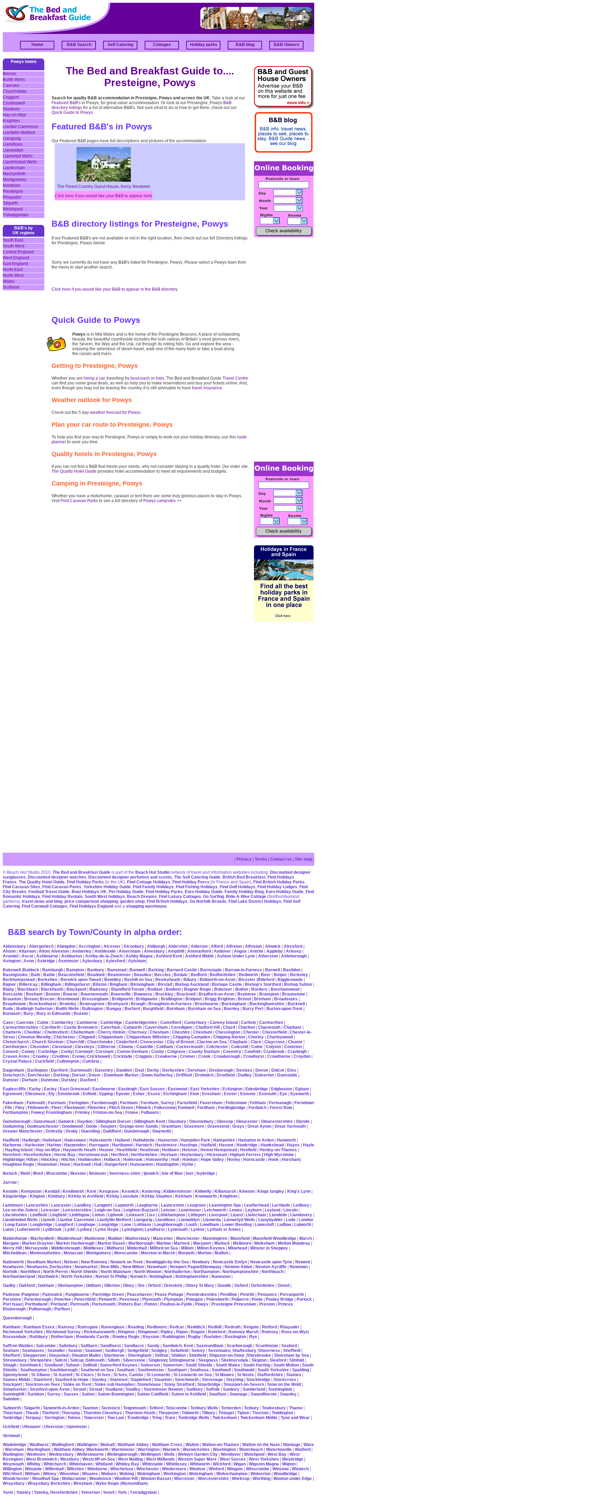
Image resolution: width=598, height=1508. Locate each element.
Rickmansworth (99, 1331)
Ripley (167, 1331)
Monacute (73, 1253)
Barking (156, 970)
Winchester (147, 1468)
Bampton (75, 970)
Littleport (197, 1214)
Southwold (244, 1370)
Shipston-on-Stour (227, 1355)
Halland (122, 1140)
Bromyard (118, 1003)
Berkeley (299, 974)
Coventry (232, 1051)
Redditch (196, 1327)
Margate (11, 1243)
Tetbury (251, 1408)
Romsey (270, 1331)
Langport (103, 1205)
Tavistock (110, 1408)
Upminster (76, 1426)
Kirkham (183, 1196)
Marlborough (140, 1243)
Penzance (267, 1294)
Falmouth (36, 1102)
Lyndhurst (155, 1229)
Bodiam (155, 989)
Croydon (301, 1056)
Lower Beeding (237, 1224)
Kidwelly (203, 1191)
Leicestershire (77, 1210)
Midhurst (115, 1248)
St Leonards (158, 1374)
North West (13, 275)
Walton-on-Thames (220, 1444)
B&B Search (79, 44)
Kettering (151, 1191)
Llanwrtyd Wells (18, 156)
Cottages (162, 44)
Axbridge (46, 961)
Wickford (221, 1464)
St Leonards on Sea (192, 1374)
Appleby (274, 951)
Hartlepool (122, 1145)
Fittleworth (38, 1107)
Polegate (194, 1299)
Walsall (107, 1444)
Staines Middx (16, 1379)
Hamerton (168, 1140)
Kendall (52, 1191)
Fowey (37, 1112)
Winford (216, 1468)
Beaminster (119, 974)
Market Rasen (111, 1243)
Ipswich (151, 1173)
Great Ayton (259, 1126)
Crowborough (227, 1056)
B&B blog (245, 44)
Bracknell (186, 994)
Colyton (273, 1046)
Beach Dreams (142, 896)
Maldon (115, 1238)
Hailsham (52, 1140)
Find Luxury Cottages (180, 896)
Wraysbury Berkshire (49, 1483)
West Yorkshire (264, 1459)
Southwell (221, 1370)
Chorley (256, 1037)
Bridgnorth (122, 999)
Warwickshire (196, 1449)
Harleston (34, 1145)
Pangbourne (77, 1294)
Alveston (60, 951)
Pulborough (40, 1309)
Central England (18, 251)
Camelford (170, 1022)
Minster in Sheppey (269, 1248)
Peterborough (37, 1299)
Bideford (265, 979)
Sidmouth (95, 1360)
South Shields (198, 1365)
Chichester (64, 1037)
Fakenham (13, 1102)
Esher (139, 1093)
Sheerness (269, 1350)
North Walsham (116, 1271)
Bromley (68, 1003)
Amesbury (154, 951)
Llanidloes (12, 144)
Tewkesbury (274, 1408)
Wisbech (300, 1468)
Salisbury (68, 1345)
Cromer (187, 1056)
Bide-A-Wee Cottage (246, 896)
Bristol (244, 999)
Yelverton (90, 1492)
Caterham (110, 1027)
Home (37, 44)
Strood (79, 1389)
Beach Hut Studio (152, 872)
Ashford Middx (199, 956)
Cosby (157, 1051)
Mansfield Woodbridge (274, 1238)
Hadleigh (30, 1140)
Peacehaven (139, 1294)
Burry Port (253, 1008)
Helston (189, 1149)
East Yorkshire (204, 1089)
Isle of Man (172, 1173)
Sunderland (254, 1389)
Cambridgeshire (141, 1022)
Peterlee (62, 1299)
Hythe (187, 1164)
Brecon (9, 73)
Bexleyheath (167, 979)
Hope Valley (212, 1159)
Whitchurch (55, 1464)
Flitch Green (121, 1107)
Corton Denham (132, 1051)
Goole (91, 1126)
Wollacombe (74, 1478)
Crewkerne (166, 1056)
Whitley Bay (127, 1464)
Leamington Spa (225, 1205)
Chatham (292, 1027)
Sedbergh (114, 1350)
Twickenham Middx (259, 1417)
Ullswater (31, 1426)
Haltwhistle (144, 1140)
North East (12, 269)
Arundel (10, 956)
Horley (233, 1159)
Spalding (300, 1370)
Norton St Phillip (111, 1276)
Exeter (230, 1093)
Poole (257, 1299)
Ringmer (126, 1331)
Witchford (12, 1473)
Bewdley (112, 979)
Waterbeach (251, 1449)
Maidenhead (69, 1238)
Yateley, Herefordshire (56, 1492)
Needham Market (44, 1262)
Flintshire (97, 1107)
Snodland (53, 1365)
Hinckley (49, 1159)
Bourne (70, 994)
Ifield (25, 1173)
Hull (97, 1164)
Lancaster (61, 1205)
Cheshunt (202, 1032)
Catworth (133, 1027)
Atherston (268, 956)
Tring (157, 1417)
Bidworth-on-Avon (217, 979)
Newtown (11, 185)
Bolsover (223, 989)
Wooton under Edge (292, 1478)
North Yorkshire (76, 1276)
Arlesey (293, 951)
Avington (11, 961)
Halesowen (75, 1140)
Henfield (248, 1149)
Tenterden (231, 1408)
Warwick (171, 1449)
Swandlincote (264, 1394)
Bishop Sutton (298, 984)
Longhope (86, 1224)
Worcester (184, 1478)
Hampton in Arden (256, 1140)
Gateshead (44, 1121)
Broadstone (14, 1003)
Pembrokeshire (202, 1294)
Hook (273, 1159)
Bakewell (12, 970)
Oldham (93, 1285)
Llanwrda (212, 1219)
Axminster (68, 961)
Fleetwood (74, 1107)
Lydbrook (52, 1229)
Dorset (78, 1075)
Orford (154, 1285)
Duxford (88, 1080)
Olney (128, 1285)
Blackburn (27, 989)
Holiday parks (203, 44)
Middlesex (93, 1248)
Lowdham (209, 1224)
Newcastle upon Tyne (271, 1262)
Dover (95, 1075)
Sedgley (159, 1350)
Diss (291, 1070)
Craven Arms (16, 1056)
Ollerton (112, 1285)
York (122, 1492)
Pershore (12, 1299)
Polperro (240, 1299)
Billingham (51, 984)
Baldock (31, 970)
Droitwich (204, 1075)
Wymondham (134, 1483)
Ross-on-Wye (294, 1331)
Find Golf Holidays (237, 886)
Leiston (168, 1210)
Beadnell (96, 974)
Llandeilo (278, 1214)
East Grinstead (74, 1089)
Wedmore (36, 1454)
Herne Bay (64, 1154)
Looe (126, 1224)
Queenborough (17, 1318)
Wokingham (148, 1473)
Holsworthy (157, 1159)
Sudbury (194, 1389)
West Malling (130, 1459)
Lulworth (302, 1224)
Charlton (246, 1027)
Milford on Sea (164, 1248)
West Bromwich (41, 1459)
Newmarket (86, 1266)
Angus (240, 951)
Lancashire (37, 1205)
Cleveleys (84, 1046)
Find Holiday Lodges (277, 886)
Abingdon (66, 946)
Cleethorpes (15, 1046)
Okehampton (70, 1285)
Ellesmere (35, 1093)
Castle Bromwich (81, 1027)
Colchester (217, 1046)
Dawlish (124, 1070)
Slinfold (296, 1360)
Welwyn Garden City (198, 1454)
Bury (28, 1013)
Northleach (272, 1271)
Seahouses (33, 1350)
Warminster (123, 1449)
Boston (53, 994)
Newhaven (13, 1266)
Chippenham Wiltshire (148, 1037)
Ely (51, 1093)
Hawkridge (246, 1145)
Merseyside (36, 1248)
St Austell (62, 1374)
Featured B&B (65, 102)
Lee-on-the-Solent (20, 1210)
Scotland (11, 287)
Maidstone (94, 1238)
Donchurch (14, 1075)
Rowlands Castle (92, 1336)
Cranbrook (273, 1051)
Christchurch (16, 1041)
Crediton (60, 1056)
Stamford (43, 1379)
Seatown (93, 1350)
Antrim (256, 951)
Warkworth (97, 1449)
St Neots (245, 1374)
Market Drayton (37, 1243)
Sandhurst (110, 1345)
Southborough (64, 1370)
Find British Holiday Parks (279, 882)
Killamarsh (225, 1191)
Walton (192, 1444)
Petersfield (85, 1299)
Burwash (11, 1013)
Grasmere (194, 1126)
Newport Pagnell (186, 1266)
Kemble (10, 1191)
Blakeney (98, 989)
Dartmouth (81, 1070)
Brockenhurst (42, 1003)
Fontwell (186, 1107)
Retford (269, 1327)
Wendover (231, 1454)
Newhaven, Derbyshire (49, 1266)
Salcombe (46, 1345)
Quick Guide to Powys (72, 112)
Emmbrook (69, 1093)
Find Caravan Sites (21, 886)
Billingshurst (77, 984)
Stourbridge (208, 1384)
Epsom (123, 1093)
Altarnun (27, 951)
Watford (302, 1449)
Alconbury (134, 946)
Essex (154, 1093)
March (305, 1238)
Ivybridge (206, 1173)
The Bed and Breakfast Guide (81, 872)
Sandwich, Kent (178, 1345)
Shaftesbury (244, 1350)
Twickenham (224, 1417)
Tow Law (115, 1417)
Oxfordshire (262, 1285)
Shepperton (34, 1355)
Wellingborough (122, 1454)
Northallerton (177, 1271)
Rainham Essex (39, 1327)
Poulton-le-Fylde (176, 1304)
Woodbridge (285, 1473)
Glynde (303, 1121)
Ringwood (147, 1331)
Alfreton (234, 946)
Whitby (33, 1464)
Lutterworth (28, 1229)
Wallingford (63, 1444)
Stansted (118, 1379)
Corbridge (48, 1051)
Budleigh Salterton (34, 1008)
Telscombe (176, 1408)
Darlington (37, 1070)
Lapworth (124, 1205)
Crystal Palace (17, 1061)
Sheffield (291, 1350)
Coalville (144, 1046)
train (160, 378)
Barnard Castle (182, 970)
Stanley (99, 1379)
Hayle (308, 1145)
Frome (131, 1112)
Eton (194, 1093)
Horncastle (254, 1159)
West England (16, 257)
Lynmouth (178, 1229)
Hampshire (224, 1140)
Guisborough (136, 1131)
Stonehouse (149, 1384)
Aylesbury (92, 961)
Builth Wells (14, 79)
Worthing (261, 1478)
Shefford (11, 1355)
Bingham (118, 984)
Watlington (13, 1454)
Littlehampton (171, 1214)
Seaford (289, 1345)
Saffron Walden (18, 1345)
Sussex (71, 1394)
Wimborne (97, 1468)
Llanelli (48, 1219)
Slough (9, 1365)
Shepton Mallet (86, 1355)
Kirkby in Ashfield (85, 1196)
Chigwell (87, 1037)
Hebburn (170, 1149)
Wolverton (261, 1473)
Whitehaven (80, 1464)
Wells (169, 1454)
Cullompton (68, 1061)
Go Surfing (213, 896)
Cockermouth (189, 1046)
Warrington (149, 1449)
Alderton (199, 946)
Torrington (54, 1417)
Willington (12, 1468)
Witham (32, 1473)
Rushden (212, 1336)
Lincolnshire (15, 1214)
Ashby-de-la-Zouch (104, 956)
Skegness (208, 1360)
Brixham (262, 999)
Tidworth (190, 1412)
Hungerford (115, 1164)
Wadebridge (14, 1444)
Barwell (272, 970)
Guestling (90, 1131)
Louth (191, 1224)
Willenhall (54, 1468)
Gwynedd (161, 1131)
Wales (9, 281)
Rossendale (14, 1336)
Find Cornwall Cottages (44, 906)
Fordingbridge (231, 1107)
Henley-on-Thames (278, 1149)
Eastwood (177, 1089)
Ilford (38, 1173)
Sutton (88, 1394)
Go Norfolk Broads (208, 901)
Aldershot (178, 946)
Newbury (201, 1262)
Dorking (61, 1075)
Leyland (272, 1210)
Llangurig (12, 138)
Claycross (274, 1041)
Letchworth (215, 1210)
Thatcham (12, 1412)
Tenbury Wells (204, 1408)
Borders (259, 989)
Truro (170, 1417)
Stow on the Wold (284, 1384)
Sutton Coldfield (152, 1394)
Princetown (245, 1304)
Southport (177, 1370)
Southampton (33, 1370)
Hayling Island (19, 1149)
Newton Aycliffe (271, 1266)
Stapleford (140, 1379)
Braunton (12, 999)
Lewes (235, 1210)
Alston (9, 951)
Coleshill (239, 1046)
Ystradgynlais (15, 214)
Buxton (81, 1013)
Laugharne (147, 1205)
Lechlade (281, 1205)
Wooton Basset (156, 1478)
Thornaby (71, 1412)
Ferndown (304, 1102)
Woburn (108, 1473)
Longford (64, 1224)
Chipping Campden (191, 1037)
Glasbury (11, 109)
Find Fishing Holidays (197, 886)
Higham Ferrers (245, 1154)
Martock (182, 1243)
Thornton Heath (140, 1412)
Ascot (27, 956)
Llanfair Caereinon (20, 126)
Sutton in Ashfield (188, 1394)
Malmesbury (137, 1238)
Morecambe (126, 1253)
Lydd (69, 1229)
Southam (126, 1370)
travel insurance (207, 387)
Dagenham (13, 1070)
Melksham (264, 1243)
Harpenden (75, 1145)
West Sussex (233, 1459)
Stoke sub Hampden (114, 1384)
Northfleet (30, 1271)
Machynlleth (14, 173)
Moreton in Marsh (158, 1253)
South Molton (286, 1365)
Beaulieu (142, 974)
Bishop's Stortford (263, 984)
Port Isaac (13, 1304)
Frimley (82, 1112)
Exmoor (248, 1093)
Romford (216, 1331)
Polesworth (217, 1299)
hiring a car (94, 378)
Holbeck (112, 1159)
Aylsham (137, 961)
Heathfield (127, 1149)
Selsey (198, 1350)
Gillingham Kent (149, 1121)
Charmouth (269, 1027)
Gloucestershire (277, 1121)
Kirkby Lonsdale (122, 1196)
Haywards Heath (79, 1149)
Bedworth (248, 974)
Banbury (95, 970)
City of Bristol (180, 1041)
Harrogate (99, 1145)
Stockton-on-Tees (42, 1384)
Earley (50, 1089)
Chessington (227, 1032)
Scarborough (239, 1345)
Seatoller (56, 1350)
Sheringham (140, 1355)
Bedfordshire (223, 974)
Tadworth (12, 1408)
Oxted (283, 1285)
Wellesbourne (90, 1454)
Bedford (199, 974)
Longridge (108, 1224)
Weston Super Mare (197, 1459)
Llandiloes (165, 1219)
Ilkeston (78, 1173)
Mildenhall (137, 1248)
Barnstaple (211, 970)
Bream (31, 999)
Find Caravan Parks (79, 500)
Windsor (197, 1468)
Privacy (244, 859)
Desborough (221, 1070)
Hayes (293, 1145)
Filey (20, 1107)
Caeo (8, 1022)
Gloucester (247, 1121)
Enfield (89, 1093)
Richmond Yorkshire (23, 1331)
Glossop (225, 1121)
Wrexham (82, 1483)
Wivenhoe (69, 1473)
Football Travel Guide (49, 891)
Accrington (89, 946)
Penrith (247, 1294)
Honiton (190, 1159)
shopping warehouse (146, 906)
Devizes (244, 1070)
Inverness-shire (125, 1173)
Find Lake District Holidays (254, 901)
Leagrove (196, 1205)
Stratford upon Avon (50, 1389)
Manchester (188, 1238)
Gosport (108, 1126)
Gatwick (66, 1121)
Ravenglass (113, 1327)
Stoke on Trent (77, 1384)
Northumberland (19, 1276)
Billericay (28, 984)
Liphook (115, 1214)
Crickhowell (14, 103)
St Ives (103, 1374)
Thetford (50, 1412)
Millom (187, 1248)
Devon (261, 1070)
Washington (224, 1449)
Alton (44, 951)
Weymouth (13, 1464)
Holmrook (133, 1159)
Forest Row (281, 1107)
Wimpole (33, 1468)
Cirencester (152, 1041)
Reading (136, 1327)
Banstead (116, 970)
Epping (106, 1093)
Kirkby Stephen (157, 1196)
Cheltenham (82, 1032)
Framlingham (59, 1112)
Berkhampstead (19, 979)
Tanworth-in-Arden (61, 1408)
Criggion (11, 97)
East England (15, 263)
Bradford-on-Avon (216, 994)
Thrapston (168, 1412)
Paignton (30, 1294)
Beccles (162, 974)
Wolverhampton (232, 1473)
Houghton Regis (18, 1164)
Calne (42, 1022)
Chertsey (137, 1032)
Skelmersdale (234, 1360)
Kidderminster (177, 1191)
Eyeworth (299, 1093)
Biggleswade (290, 979)
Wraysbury (14, 1483)
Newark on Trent (126, 1262)
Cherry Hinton (111, 1032)
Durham (30, 1080)
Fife (8, 1107)
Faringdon (79, 1102)
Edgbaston (281, 1089)
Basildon (291, 970)
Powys (201, 1304)
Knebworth (206, 1196)
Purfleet (62, 1309)
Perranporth (292, 1294)
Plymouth (151, 1299)
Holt (175, 1159)
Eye (283, 1093)
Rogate (198, 1331)
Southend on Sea (98, 1370)
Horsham (291, 1159)
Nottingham (161, 1276)
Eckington (232, 1089)
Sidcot (61, 1360)
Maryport (202, 1243)
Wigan (240, 1464)
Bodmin (173, 989)
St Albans (40, 1374)
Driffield (184, 1075)
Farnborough (104, 1102)
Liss (151, 1214)
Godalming (13, 1126)
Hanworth (286, 1140)
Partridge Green (108, 1294)
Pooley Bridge (279, 1299)
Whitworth (200, 1464)
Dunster (11, 1080)
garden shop (132, 901)
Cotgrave (176, 1051)
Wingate (235, 1468)
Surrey (54, 1394)
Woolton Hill (126, 1478)
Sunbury (231, 1389)
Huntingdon (167, 1164)
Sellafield (179, 1350)
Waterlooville (279, 1449)
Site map (303, 859)
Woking (126, 1473)
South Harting (256, 1365)
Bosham (34, 994)
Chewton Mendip (34, 1037)
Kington (37, 1196)
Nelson (71, 1262)
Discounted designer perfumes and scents (130, 877)
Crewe (78, 1056)
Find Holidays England (91, 906)
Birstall (165, 984)
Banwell (137, 970)
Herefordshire (37, 1154)
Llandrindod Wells (20, 162)
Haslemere (166, 1145)
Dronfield (226, 1075)
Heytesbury (191, 1154)
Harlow (54, 1145)
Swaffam (217, 1394)
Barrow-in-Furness (243, 970)
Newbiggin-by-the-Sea (167, 1262)
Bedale (181, 974)
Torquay (33, 1417)
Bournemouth (94, 994)
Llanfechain (14, 167)
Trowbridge (138, 1417)
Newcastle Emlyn (230, 1262)
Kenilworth (73, 1191)
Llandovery (301, 1214)
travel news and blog (42, 901)
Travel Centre (235, 378)
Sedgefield (137, 1350)
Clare (256, 1041)
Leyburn (253, 1210)
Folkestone (165, 1107)
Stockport (12, 1384)
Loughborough (168, 1224)
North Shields (84, 1271)
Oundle (224, 1285)
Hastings (189, 1145)
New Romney (93, 1262)
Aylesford (115, 961)
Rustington (235, 1336)
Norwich (138, 1276)
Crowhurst (253, 1056)
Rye (253, 1336)
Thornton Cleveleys (102, 1412)
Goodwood (72, 1126)
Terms (261, 859)
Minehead (237, 1248)
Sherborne (114, 1355)
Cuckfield (44, 1061)
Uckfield (11, 1426)
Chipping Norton (229, 1037)
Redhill (214, 1327)
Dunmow (49, 1080)
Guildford (112, 1131)
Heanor (106, 1149)
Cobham (164, 1046)
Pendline (228, 1294)
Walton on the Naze (261, 1444)
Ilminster (97, 1173)
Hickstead (217, 1154)
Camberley (62, 1022)
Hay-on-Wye (14, 114)
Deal (139, 1070)
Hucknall (82, 1164)
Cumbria (90, 1061)
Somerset (150, 1365)
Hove (65, 1164)
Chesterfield (274, 1032)
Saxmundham (210, 1345)
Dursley (69, 1080)
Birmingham (142, 984)
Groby (72, 1131)
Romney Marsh (243, 1331)
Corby (67, 1051)
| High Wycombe (278, 1154)
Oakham (46, 1285)
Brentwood (68, 999)
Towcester (94, 1417)
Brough (138, 1003)
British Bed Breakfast (244, 877)
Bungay (113, 1008)
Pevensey (129, 1299)
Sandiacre (134, 1345)
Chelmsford (55, 1032)
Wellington (151, 1454)
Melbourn (242, 1243)
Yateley (23, 1492)
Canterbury (195, 1022)
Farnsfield (187, 1102)
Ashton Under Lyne (236, 956)
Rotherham (62, 1336)
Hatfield (208, 1145)
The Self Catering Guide (197, 877)
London (306, 1219)
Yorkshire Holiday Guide (107, 886)
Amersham (130, 951)
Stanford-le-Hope (72, 1379)
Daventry (104, 1070)
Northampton (206, 1271)
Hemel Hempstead (218, 1149)
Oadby (9, 1285)
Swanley (288, 1394)
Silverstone (134, 1360)
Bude (8, 1008)
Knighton (11, 120)
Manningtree (215, 1238)
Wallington (87, 1444)
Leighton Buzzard (141, 1210)
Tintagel (226, 1412)
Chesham (159, 1032)
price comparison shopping (91, 901)
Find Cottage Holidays (148, 882)
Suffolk (213, 1389)
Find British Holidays (167, 901)
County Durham (204, 1051)
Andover (222, 951)
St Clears (84, 1374)
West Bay (277, 1454)
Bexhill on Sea (138, 979)
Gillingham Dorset (113, 1121)
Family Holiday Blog (244, 891)
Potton (150, 1304)
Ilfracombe (56, 1173)
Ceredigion (181, 1027)
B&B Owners (286, 44)
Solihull (90, 1365)
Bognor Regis (197, 989)
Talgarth (10, 203)
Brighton (226, 999)
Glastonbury (201, 1121)
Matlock (222, 1243)
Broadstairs (286, 999)
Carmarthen (271, 1022)
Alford (217, 946)
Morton (204, 1253)
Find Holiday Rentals (62, 896)
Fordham (206, 1107)
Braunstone (293, 994)
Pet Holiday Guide (126, 891)
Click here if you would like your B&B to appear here (103, 195)
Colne (257, 1046)
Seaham (11, 1350)
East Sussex (152, 1089)
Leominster (190, 1210)
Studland (114, 1389)
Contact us (281, 859)
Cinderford (126, 1041)
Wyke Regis (107, 1483)
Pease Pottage (169, 1294)
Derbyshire (173, 1070)
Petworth (107, 1299)
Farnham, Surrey (157, 1102)
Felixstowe (236, 1102)
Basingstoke (15, 974)
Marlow (163, 1243)
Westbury (69, 1459)
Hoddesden (89, 1159)
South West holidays (105, 896)
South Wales (228, 1365)
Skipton (259, 1360)
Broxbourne (206, 1003)
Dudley (245, 1075)
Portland (59, 1304)
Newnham (157, 1266)
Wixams (90, 1473)
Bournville (121, 994)
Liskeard (135, 1214)
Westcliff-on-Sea (98, 1459)
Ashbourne (47, 956)
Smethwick (30, 1365)
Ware (308, 1444)
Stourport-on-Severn (244, 1384)
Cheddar (32, 1032)
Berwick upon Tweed (81, 979)
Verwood (11, 1435)
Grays (238, 1126)
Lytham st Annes (224, 1229)
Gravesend (218, 1126)
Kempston (31, 1191)
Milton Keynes (211, 1248)
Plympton (173, 1299)
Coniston (293, 1046)
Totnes (74, 1417)
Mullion (221, 1253)
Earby (35, 1089)
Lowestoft (264, 1224)
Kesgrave (109, 1191)
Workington (174, 1473)
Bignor (9, 984)
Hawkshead (272, 1145)
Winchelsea (121, 1468)
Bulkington (92, 1008)
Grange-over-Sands (138, 1126)
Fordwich (257, 1107)
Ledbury (301, 1205)
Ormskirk (173, 1285)
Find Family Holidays (153, 886)
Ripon (182, 1331)
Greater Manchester (23, 1131)
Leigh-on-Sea (107, 1210)
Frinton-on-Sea (107, 1112)
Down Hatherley (157, 1075)
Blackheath (52, 989)
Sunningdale (280, 1389)
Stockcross (284, 1379)
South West (13, 246)
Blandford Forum (127, 989)
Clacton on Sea (212, 1041)
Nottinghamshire (191, 1276)
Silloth (114, 1360)
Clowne (126, 1046)
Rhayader (12, 197)
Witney (49, 1473)
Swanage (238, 1394)
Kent (91, 1191)
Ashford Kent (169, 956)
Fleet (56, 1107)
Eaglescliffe (14, 1089)
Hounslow (47, 1164)
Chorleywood (280, 1037)
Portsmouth (103, 1304)
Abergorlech (41, 946)
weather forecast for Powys (115, 412)
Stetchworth (187, 1379)
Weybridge (292, 1459)
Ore (141, 1285)
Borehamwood (285, 989)
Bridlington (171, 999)
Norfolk (10, 1271)
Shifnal (161, 1355)
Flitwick (143, 1107)
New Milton (133, 1266)
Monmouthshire (45, 1253)
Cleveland (62, 1046)
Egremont (12, 1093)
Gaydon (84, 1121)
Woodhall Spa (45, 1478)
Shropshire (41, 1360)
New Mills (110, 1266)
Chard (229, 1027)
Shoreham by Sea (291, 1355)
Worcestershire (213, 1478)
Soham (73, 1365)
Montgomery (14, 179)
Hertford (119, 1154)
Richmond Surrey (63, 1331)
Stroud (95, 1389)
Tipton (243, 1412)
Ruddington (173, 1336)
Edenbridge (256, 1089)
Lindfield (38, 1214)
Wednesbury (61, 1454)
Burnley (231, 1008)
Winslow (280, 1468)
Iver (189, 1173)
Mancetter (163, 1238)
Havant (226, 1145)
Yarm (8, 1492)
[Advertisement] (281, 349)
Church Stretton (47, 1041)
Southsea (199, 1370)
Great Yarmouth (290, 1126)
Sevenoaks (219, 1350)
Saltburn (89, 1345)
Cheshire (181, 1032)
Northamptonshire (241, 1271)
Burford (132, 1008)
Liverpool (218, 1214)
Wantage (291, 1444)
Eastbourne (103, 1089)
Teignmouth (134, 1408)
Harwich (144, 1145)
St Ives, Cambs (128, 1374)
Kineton (246, 1191)
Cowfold (252, 1051)
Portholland (36, 1304)
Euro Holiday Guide (204, 891)
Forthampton (15, 1112)
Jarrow (10, 1182)
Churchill (75, 1041)
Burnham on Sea (204, 1008)
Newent (302, 1262)
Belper (280, 974)
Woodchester (16, 1478)
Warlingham (39, 1449)
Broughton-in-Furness (170, 1003)
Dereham (197, 1070)
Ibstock (10, 1173)
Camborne (86, 1022)
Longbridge (41, 1224)
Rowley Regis (125, 1336)
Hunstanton (141, 1164)
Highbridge (13, 1159)
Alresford (293, 946)
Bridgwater (147, 999)
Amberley (81, 951)
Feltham (258, 1102)
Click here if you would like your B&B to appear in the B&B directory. (115, 289)
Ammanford (199, 951)
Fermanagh (280, 1102)
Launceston (172, 1205)
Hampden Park (195, 1140)
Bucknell (296, 1003)
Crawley (41, 1056)
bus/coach (140, 378)
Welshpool (13, 209)
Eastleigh (127, 1089)
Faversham (211, 1102)
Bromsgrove (92, 1003)
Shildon (178, 1355)
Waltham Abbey (133, 1444)
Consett (10, 1051)
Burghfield (153, 1008)
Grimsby (54, 1131)
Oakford (27, 1285)
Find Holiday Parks (85, 882)
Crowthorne (278, 1056)
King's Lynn (298, 1191)
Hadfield (11, 1140)
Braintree (246, 994)
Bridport (193, 999)
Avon (29, 961)
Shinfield (197, 1355)
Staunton (163, 1379)
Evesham (211, 1093)
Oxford (241, 1285)
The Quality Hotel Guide (74, 471)
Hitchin (68, 1159)
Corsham (105, 1051)
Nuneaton (220, 1276)
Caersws (11, 85)
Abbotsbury (14, 946)
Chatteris (12, 1032)
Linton (98, 1214)
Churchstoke (15, 91)
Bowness (143, 994)
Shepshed (59, 1355)
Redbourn (156, 1327)
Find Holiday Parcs (190, 882)
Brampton (269, 994)
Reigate (251, 1327)
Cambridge (111, 1022)
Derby (153, 1070)
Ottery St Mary (199, 1285)
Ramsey (66, 1327)
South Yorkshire (273, 1370)
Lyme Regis (107, 1229)
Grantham (171, 1126)
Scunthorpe (266, 1345)
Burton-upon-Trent (284, 1008)
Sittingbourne (182, 1360)
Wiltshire (75, 1468)
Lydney (85, 1229)
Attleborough (294, 956)
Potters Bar (129, 1304)
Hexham (169, 1154)
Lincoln (290, 1210)
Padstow (11, 1294)
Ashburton (71, 956)
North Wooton (147, 1271)
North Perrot (55, 1271)
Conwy (28, 1051)
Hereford (11, 1154)
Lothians (142, 1224)
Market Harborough (75, 1243)
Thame (295, 1408)
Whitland (104, 1464)
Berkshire (47, 979)
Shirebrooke (259, 1355)
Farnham (129, 1102)
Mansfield (240, 1238)
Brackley (164, 994)
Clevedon (39, 1046)
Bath (35, 974)
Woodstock (100, 1478)
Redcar (177, 1327)
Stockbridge (258, 1379)
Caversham (156, 1027)
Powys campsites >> (162, 500)
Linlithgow (79, 1214)
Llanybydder (270, 1219)
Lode (291, 1219)
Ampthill (176, 951)
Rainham (11, 1327)
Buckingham (233, 1003)
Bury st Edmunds (53, 1013)
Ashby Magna (139, 956)
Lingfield (58, 1214)
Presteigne (13, 191)
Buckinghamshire (267, 1003)
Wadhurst (38, 1444)
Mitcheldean (15, 1253)
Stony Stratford (179, 1384)
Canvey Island (224, 1022)
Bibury (190, 979)
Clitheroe (107, 1046)
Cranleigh (297, 1051)
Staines (293, 1374)
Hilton (32, 1159)
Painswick (52, 1294)
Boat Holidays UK (89, 891)
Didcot (277, 1070)
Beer (266, 974)
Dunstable (287, 1075)
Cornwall (83, 1051)
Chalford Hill (208, 1027)
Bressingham (95, 999)
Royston (151, 1336)
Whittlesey (176, 1464)
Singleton (157, 1360)
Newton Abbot (238, 1266)
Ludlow (284, 1224)
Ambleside (105, 951)
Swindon (11, 1399)
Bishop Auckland (192, 984)
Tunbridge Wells (193, 1417)
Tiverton (260, 1412)
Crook (204, 1056)
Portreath (79, 1304)
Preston (267, 1304)
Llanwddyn (13, 150)
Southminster (151, 1370)
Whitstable (152, 1464)
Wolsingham (201, 1473)
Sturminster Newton (163, 1389)
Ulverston (53, 1426)
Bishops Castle (227, 984)
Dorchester (39, 1075)
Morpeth (186, 1253)
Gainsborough (16, 1121)
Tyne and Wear (295, 1417)
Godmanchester (43, 1126)
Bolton (241, 989)
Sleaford (278, 1360)
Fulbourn (149, 1112)
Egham (302, 1089)
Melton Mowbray (294, 1243)
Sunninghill (13, 1394)
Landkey (82, 1205)
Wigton (289, 1464)
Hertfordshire (144, 1154)
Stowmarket (15, 1389)
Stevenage (212, 1379)
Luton (8, 1229)
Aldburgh (156, 946)
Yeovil (109, 1492)
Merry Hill (12, 1248)
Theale (32, 1412)
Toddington (282, 1412)
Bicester (246, 979)
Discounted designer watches (57, 877)
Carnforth (51, 1027)
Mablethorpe (15, 1238)
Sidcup (77, 1360)
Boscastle (13, 994)
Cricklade (122, 1056)
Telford (156, 1408)
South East (13, 240)
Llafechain (256, 1214)
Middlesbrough (65, 1248)
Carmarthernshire (20, 1027)
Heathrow (149, 1149)
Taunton (90, 1408)
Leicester (50, 1210)
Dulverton (264, 1075)
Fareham (57, 1102)
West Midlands (160, 1459)
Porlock (304, 1299)
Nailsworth (13, 1262)
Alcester (111, 946)
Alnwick (273, 946)
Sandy (153, 1345)
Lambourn (13, 1205)
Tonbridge (12, 1417)
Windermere (174, 1468)
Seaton (75, 1350)
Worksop (241, 1478)
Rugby (194, 1336)
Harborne (12, 1145)
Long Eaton (16, 1224)
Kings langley (270, 1191)
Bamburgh (52, 970)
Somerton (172, 1365)
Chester (251, 1032)
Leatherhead (256, 1205)
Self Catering (120, 44)
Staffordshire (270, 1374)
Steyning (234, 1379)
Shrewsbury (15, 1360)
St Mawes (224, 1374)
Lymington (132, 1229)
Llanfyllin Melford (19, 132)
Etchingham (175, 1093)
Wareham (14, 1449)
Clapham (238, 1041)
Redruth (233, 1327)
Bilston (100, 984)
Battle (49, 974)
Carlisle (248, 1022)
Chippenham (110, 1037)
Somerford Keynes (118, 1365)
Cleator (295, 1041)
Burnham (175, 1008)
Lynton (197, 1229)
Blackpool (76, 989)
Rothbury (38, 1336)
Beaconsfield (71, 974)
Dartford (59, 1070)
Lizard (236, 1214)
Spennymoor (15, 1374)
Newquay (212, 1266)
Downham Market (121, 1075)
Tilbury (208, 1412)
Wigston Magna (264, 1464)
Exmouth (268, 1093)
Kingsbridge (15, 1196)
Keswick (130, 1191)
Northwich (48, 1276)
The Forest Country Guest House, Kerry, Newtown (103, 186)
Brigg (210, 999)
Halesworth (100, 1140)
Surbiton (35, 1394)
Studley (133, 1389)
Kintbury (56, 1196)
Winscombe (257, 1468)
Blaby (8, 989)
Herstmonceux (93, 1154)
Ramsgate (88, 1327)
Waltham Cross (167, 1444)
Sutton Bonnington (116, 1394)
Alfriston (253, 946)
